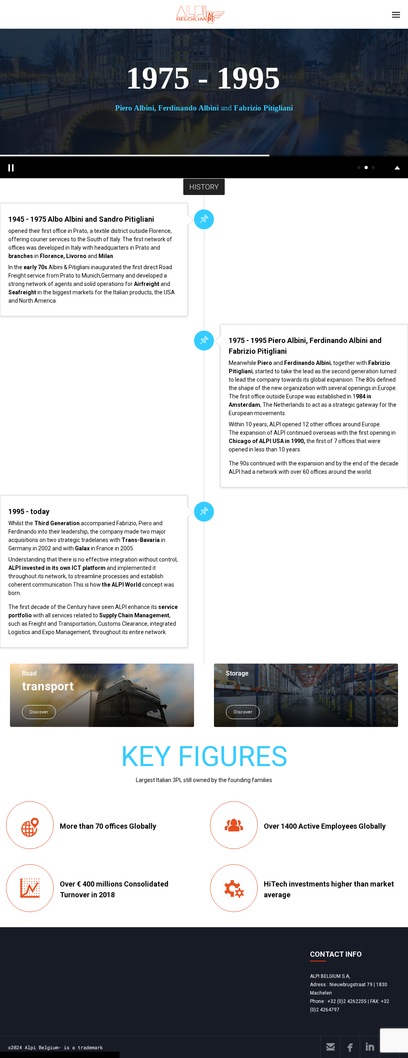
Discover (38, 712)
